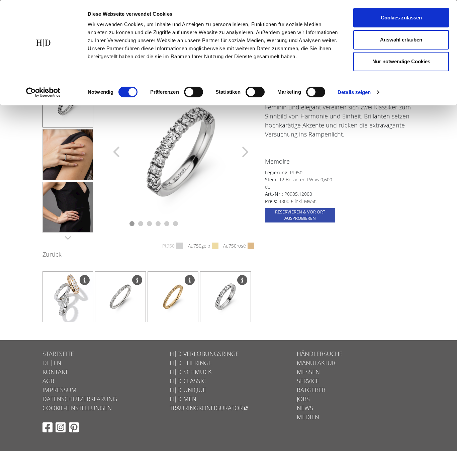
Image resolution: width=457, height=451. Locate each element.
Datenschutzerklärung (79, 399)
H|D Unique (188, 390)
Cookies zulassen (401, 17)
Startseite (58, 354)
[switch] (193, 92)
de (46, 363)
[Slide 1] (131, 224)
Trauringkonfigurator (206, 408)
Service (308, 381)
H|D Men (183, 399)
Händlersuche (320, 354)
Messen (308, 372)
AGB (48, 381)
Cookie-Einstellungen (77, 408)
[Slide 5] (166, 224)
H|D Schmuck (190, 372)
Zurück (52, 254)
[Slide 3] (149, 224)
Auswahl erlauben (401, 39)
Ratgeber (311, 390)
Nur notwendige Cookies (401, 61)
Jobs (303, 399)
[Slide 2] (140, 224)
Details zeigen (354, 92)
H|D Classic (188, 381)
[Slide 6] (175, 224)
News (305, 408)
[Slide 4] (158, 224)
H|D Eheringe (191, 363)
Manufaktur (316, 363)
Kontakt (55, 372)
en (57, 363)
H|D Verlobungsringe (204, 354)
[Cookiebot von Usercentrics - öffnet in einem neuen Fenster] (43, 92)
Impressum (59, 390)
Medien (308, 417)
